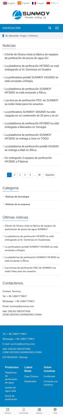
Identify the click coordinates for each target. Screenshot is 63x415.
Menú (39, 413)
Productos (11, 367)
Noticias (33, 35)
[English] (10, 3)
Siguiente (49, 175)
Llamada (23, 413)
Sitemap (23, 357)
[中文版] (53, 3)
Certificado (49, 376)
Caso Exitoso (31, 376)
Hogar (23, 35)
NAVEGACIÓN (11, 28)
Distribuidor (30, 381)
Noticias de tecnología (17, 196)
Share (8, 413)
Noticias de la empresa (18, 204)
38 (39, 175)
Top (55, 413)
